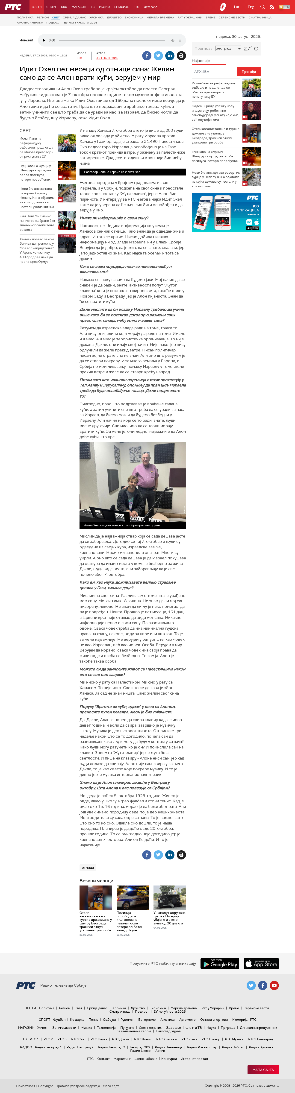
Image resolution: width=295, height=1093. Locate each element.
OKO (64, 7)
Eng (251, 6)
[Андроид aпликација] (226, 212)
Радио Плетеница (169, 1047)
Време (210, 17)
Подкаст (53, 22)
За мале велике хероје (133, 1031)
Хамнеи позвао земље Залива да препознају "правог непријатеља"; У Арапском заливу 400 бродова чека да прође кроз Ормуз (37, 250)
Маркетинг (122, 1059)
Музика (86, 1028)
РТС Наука (99, 1039)
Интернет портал (194, 1059)
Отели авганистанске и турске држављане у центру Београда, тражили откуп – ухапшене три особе (215, 135)
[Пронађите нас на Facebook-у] (262, 985)
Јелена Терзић (107, 58)
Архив (160, 1051)
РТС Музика (234, 1039)
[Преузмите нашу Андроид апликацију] (220, 963)
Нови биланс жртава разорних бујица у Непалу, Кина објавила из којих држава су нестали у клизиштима (37, 198)
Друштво (114, 17)
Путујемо (127, 1028)
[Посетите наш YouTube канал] (274, 985)
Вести (37, 7)
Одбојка (109, 1019)
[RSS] (272, 7)
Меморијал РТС (244, 1019)
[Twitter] (158, 55)
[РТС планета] (223, 7)
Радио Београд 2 (80, 1047)
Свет (56, 17)
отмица (88, 867)
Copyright (45, 1086)
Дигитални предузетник (258, 1028)
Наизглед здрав (168, 1031)
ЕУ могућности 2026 (80, 22)
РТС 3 (62, 1039)
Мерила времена (160, 17)
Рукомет (127, 1019)
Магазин (79, 7)
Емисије (121, 7)
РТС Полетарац (260, 1039)
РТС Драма (121, 1039)
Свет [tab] (25, 130)
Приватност (25, 1086)
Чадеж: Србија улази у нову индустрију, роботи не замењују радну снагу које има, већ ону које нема (215, 113)
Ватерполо (147, 1019)
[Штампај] (181, 55)
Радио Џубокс (233, 1047)
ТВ (92, 7)
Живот (42, 1028)
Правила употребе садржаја (78, 1086)
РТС (136, 7)
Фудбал (59, 1019)
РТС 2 (48, 1039)
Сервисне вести (232, 17)
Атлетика (167, 1019)
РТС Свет (78, 1039)
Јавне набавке (146, 1059)
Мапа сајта (263, 1070)
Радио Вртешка (261, 1047)
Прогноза (203, 48)
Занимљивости (64, 1028)
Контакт (103, 1059)
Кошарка (77, 1019)
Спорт (51, 7)
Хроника (96, 17)
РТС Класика (166, 1039)
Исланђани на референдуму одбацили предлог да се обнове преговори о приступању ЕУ (36, 147)
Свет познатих (150, 1028)
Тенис (93, 1019)
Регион (43, 17)
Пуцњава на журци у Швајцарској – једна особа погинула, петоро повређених (35, 172)
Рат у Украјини (189, 17)
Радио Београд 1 (48, 1047)
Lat (236, 6)
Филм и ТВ (194, 1028)
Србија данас (74, 17)
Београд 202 (140, 1047)
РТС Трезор (210, 1039)
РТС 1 (34, 1039)
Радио (104, 7)
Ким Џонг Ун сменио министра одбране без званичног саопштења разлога (37, 223)
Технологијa (106, 1028)
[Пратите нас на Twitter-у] (251, 985)
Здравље (173, 1028)
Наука (211, 1028)
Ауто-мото (187, 1019)
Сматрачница (260, 17)
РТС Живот (143, 1039)
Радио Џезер (140, 1051)
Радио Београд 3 (111, 1047)
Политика (25, 17)
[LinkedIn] (169, 55)
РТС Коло (189, 1039)
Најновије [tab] (201, 60)
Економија (134, 17)
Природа (228, 1028)
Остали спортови (214, 1019)
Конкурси (169, 1059)
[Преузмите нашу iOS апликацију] (261, 963)
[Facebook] (146, 55)
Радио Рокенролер (202, 1047)
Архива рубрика (30, 22)
